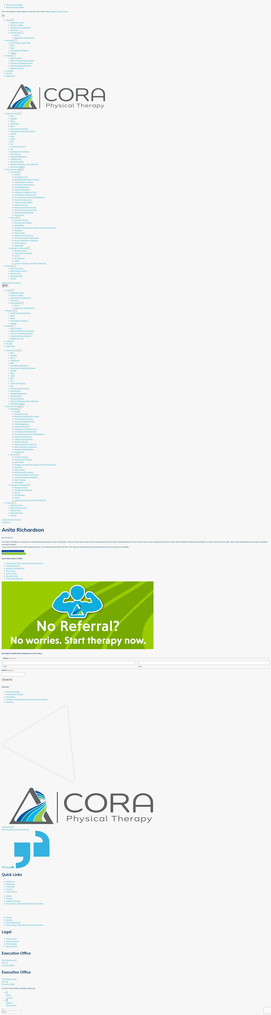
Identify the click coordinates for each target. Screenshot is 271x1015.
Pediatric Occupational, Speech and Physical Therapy (35, 228)
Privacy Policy (11, 939)
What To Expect (16, 268)
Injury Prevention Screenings (25, 210)
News (12, 48)
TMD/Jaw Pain (15, 159)
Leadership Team (17, 22)
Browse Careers (12, 576)
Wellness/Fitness (21, 205)
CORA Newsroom (13, 566)
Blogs (12, 45)
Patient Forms (15, 273)
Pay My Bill (24, 829)
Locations (10, 71)
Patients (9, 266)
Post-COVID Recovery (23, 200)
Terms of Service (12, 941)
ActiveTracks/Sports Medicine (26, 240)
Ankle (12, 139)
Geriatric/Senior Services (23, 235)
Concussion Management (24, 185)
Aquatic (17, 174)
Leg (11, 149)
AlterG (16, 261)
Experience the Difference (20, 27)
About (8, 20)
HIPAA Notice (11, 944)
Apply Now (10, 76)
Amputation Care (21, 177)
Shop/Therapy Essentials (20, 43)
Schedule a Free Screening (13, 551)
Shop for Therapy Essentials (14, 554)
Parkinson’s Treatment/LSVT (25, 192)
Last (140, 666)
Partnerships (15, 33)
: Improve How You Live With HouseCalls (30, 263)
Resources (10, 40)
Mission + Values (16, 25)
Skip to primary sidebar (15, 7)
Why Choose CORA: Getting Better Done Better (24, 563)
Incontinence (15, 154)
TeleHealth (18, 245)
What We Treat (12, 113)
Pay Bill (9, 73)
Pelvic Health (19, 233)
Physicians (14, 30)
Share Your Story (16, 276)
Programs (14, 172)
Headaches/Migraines (18, 157)
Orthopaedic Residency (19, 50)
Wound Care (19, 215)
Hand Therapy (20, 243)
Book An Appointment (11, 829)
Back (12, 126)
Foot (12, 141)
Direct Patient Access (18, 271)
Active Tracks (11, 573)
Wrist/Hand (14, 124)
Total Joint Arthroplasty (23, 202)
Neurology (18, 230)
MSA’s (16, 35)
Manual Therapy (20, 251)
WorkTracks (10, 571)
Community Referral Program (21, 63)
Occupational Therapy (23, 223)
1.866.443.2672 (8, 283)
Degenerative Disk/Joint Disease (22, 131)
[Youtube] (12, 868)
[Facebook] (5, 868)
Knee (12, 136)
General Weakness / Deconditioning (24, 164)
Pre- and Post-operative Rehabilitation (29, 197)
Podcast (13, 53)
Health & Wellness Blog (15, 568)
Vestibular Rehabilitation (24, 212)
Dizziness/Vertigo (17, 162)
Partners (9, 898)
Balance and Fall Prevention (25, 207)
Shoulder (13, 118)
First (5, 666)
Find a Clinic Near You (14, 578)
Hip (11, 144)
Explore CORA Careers (59, 11)
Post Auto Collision (17, 167)
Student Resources (13, 901)
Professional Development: (20, 66)
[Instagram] (3, 868)
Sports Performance (22, 190)
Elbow (12, 121)
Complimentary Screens (23, 182)
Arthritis (13, 134)
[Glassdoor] (32, 868)
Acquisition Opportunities (24, 38)
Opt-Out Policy (12, 946)
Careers (9, 55)
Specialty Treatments (18, 248)
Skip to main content (14, 5)
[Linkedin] (10, 868)
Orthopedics (19, 225)
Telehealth (10, 886)
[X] (7, 868)
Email (7, 670)
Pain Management (21, 187)
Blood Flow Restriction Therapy (26, 179)
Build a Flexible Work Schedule (22, 60)
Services (13, 218)
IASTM (17, 256)
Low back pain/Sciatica (19, 129)
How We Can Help (13, 169)
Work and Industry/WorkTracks (26, 238)
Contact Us (6, 522)
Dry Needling (19, 258)
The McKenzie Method (23, 253)
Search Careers (16, 58)
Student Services (16, 68)
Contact (18, 283)
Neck (12, 116)
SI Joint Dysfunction (18, 146)
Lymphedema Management (25, 195)
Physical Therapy (21, 220)
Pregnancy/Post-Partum (19, 151)
